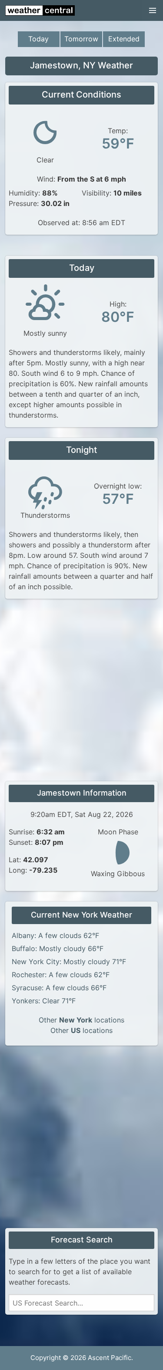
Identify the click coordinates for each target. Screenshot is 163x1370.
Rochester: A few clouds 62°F (61, 974)
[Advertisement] (81, 691)
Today (38, 38)
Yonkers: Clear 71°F (44, 1000)
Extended (124, 38)
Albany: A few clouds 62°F (55, 935)
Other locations (81, 1020)
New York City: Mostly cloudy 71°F (69, 961)
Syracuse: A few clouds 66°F (59, 987)
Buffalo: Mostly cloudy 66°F (57, 948)
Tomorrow (81, 38)
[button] (152, 10)
